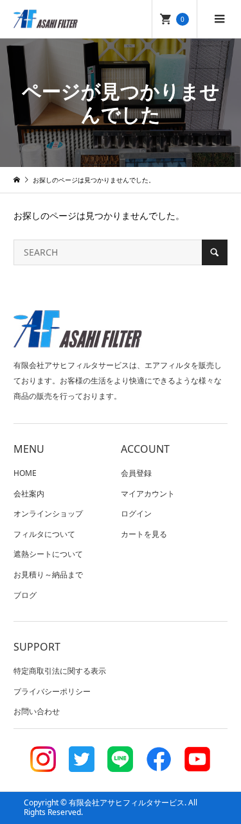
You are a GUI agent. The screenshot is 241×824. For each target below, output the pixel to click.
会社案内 (28, 493)
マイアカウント (148, 493)
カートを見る (144, 534)
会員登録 (136, 473)
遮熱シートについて (48, 553)
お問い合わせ (36, 711)
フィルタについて (44, 534)
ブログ (25, 595)
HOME (25, 473)
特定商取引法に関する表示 (59, 670)
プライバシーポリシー (52, 691)
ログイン (136, 513)
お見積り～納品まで (48, 574)
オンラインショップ (48, 513)
